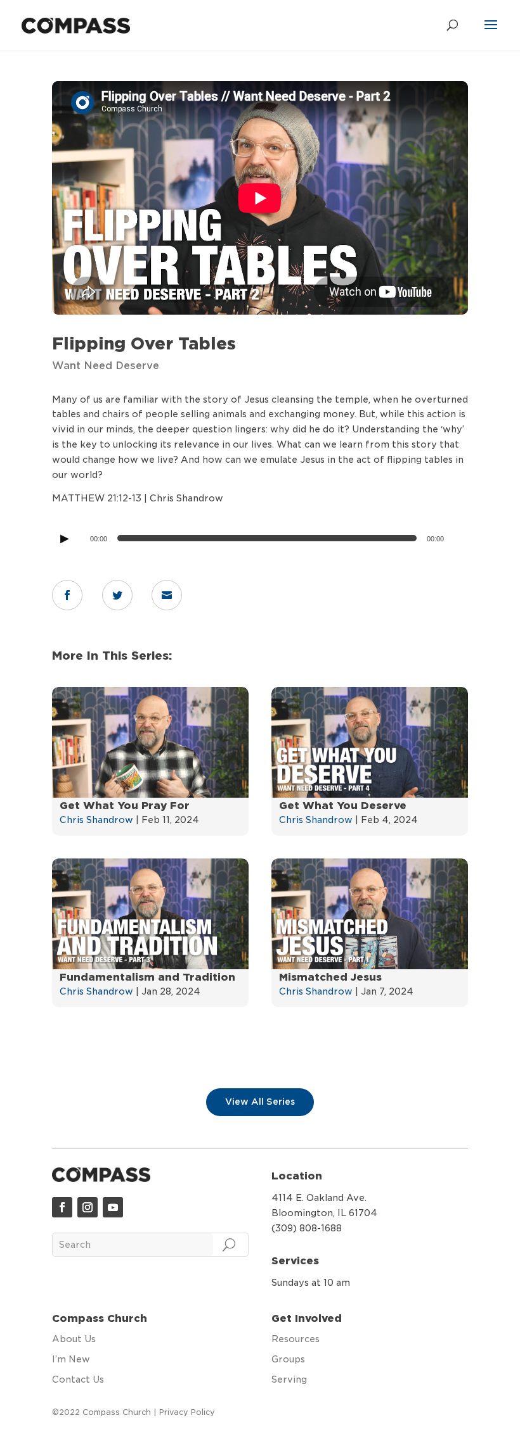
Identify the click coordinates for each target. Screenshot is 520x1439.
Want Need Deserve (105, 366)
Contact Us (78, 1379)
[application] (260, 538)
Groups (288, 1359)
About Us (74, 1339)
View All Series (260, 1102)
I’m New (71, 1359)
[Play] (64, 538)
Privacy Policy (187, 1412)
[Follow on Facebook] (62, 1207)
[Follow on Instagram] (87, 1207)
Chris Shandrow (96, 820)
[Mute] (454, 540)
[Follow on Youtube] (113, 1207)
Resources (295, 1339)
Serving (289, 1379)
